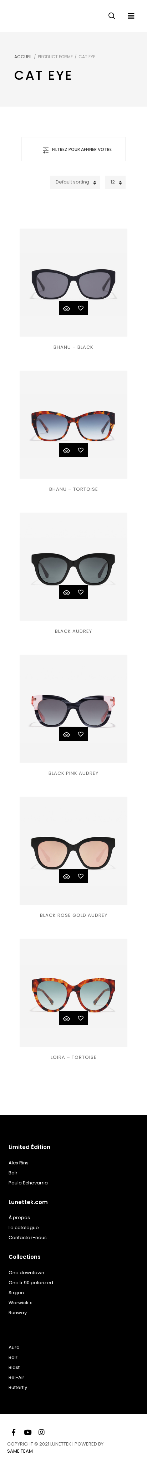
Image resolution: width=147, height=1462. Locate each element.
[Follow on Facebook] (13, 1431)
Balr (13, 1172)
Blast (14, 1367)
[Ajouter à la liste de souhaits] (81, 308)
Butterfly (18, 1387)
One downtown (26, 1272)
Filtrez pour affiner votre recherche (82, 153)
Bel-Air (16, 1377)
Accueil (23, 57)
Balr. (14, 1357)
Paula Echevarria (28, 1182)
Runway (18, 1312)
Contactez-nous (28, 1237)
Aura (14, 1347)
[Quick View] (66, 308)
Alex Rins (19, 1162)
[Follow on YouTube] (27, 1431)
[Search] (111, 14)
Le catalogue (24, 1227)
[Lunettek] (28, 14)
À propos (19, 1217)
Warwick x (20, 1302)
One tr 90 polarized (31, 1282)
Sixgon (16, 1292)
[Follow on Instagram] (41, 1431)
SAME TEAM (20, 1451)
